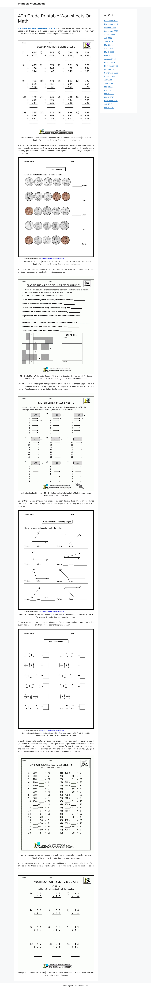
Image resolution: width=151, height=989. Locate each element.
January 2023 (110, 59)
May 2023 (108, 45)
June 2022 (108, 83)
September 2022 (111, 73)
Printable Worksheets (31, 3)
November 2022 (111, 66)
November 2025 (111, 24)
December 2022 (111, 62)
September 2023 (111, 31)
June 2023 (108, 42)
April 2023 (108, 48)
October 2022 (110, 69)
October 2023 (110, 28)
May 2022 (108, 87)
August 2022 (109, 76)
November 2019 (111, 101)
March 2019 (109, 108)
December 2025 (111, 21)
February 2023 (110, 55)
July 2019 (108, 104)
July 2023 (108, 38)
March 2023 (109, 52)
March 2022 (109, 94)
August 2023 (109, 35)
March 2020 (109, 97)
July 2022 (108, 80)
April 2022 (108, 90)
